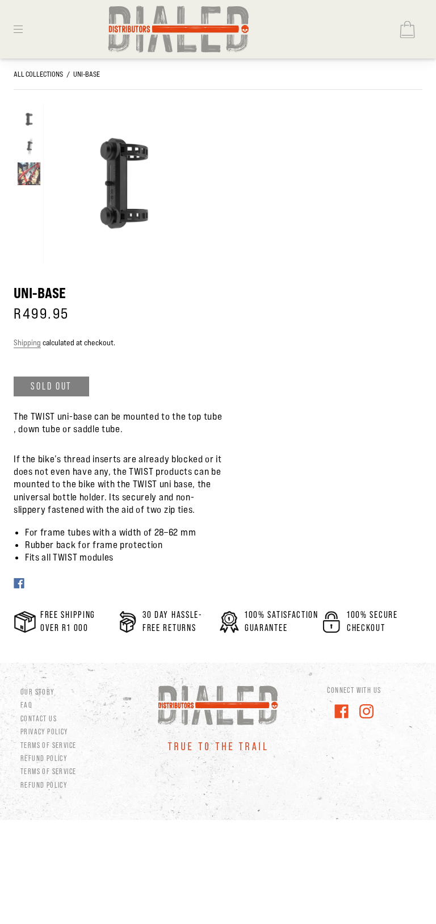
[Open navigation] (26, 29)
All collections (38, 73)
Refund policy (43, 784)
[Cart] (407, 29)
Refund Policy (43, 758)
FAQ (26, 704)
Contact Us (38, 718)
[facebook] (341, 711)
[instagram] (366, 711)
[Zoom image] (123, 186)
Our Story (37, 691)
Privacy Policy (44, 731)
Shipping (27, 342)
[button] (59, 186)
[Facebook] (19, 583)
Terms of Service (48, 745)
